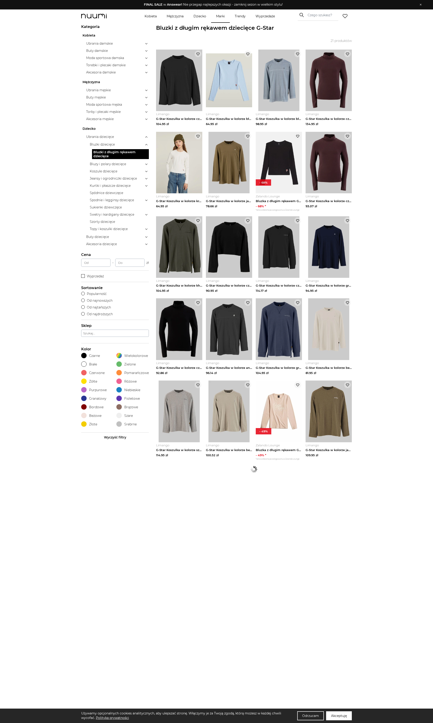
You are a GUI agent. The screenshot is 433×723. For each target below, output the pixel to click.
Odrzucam (310, 716)
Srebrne (130, 424)
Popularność (97, 294)
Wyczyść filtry (115, 437)
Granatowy (97, 399)
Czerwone (97, 373)
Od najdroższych (100, 314)
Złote (93, 424)
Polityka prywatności (112, 718)
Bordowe (96, 407)
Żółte (93, 381)
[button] (213, 4)
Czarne (94, 356)
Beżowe (95, 416)
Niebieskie (132, 390)
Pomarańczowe (136, 373)
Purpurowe (98, 390)
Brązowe (131, 407)
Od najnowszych (100, 301)
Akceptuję (339, 716)
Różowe (130, 381)
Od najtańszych (99, 307)
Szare (128, 416)
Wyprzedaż (95, 276)
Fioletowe (132, 399)
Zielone (130, 364)
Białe (93, 364)
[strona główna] (101, 16)
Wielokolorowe (136, 356)
